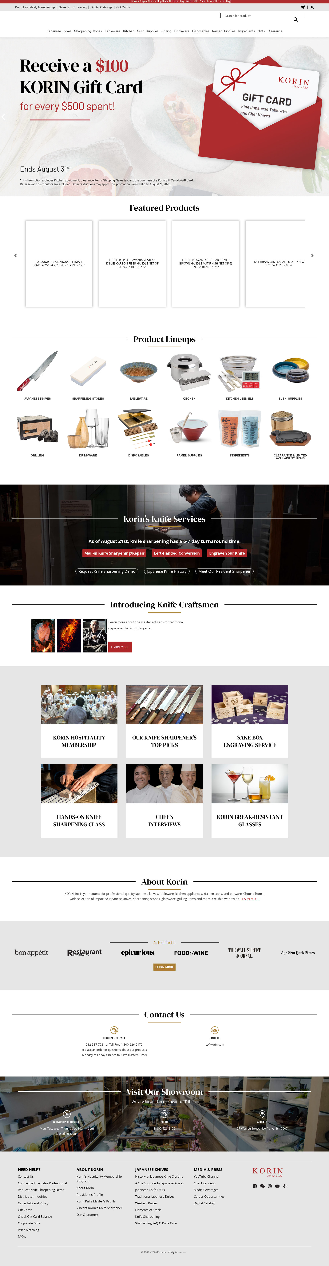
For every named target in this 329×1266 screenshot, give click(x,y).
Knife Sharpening (147, 1216)
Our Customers (88, 1215)
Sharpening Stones (88, 31)
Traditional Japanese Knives (154, 1196)
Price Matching (28, 1230)
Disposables (200, 31)
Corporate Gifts (29, 1223)
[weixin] (262, 1186)
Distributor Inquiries (32, 1196)
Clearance (275, 31)
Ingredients (246, 31)
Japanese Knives (59, 31)
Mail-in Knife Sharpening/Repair (114, 553)
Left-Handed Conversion (177, 553)
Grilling (166, 31)
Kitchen (128, 31)
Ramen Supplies (223, 31)
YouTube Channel (206, 1176)
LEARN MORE (120, 647)
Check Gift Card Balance (35, 1216)
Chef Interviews (205, 1183)
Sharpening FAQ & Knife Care (156, 1223)
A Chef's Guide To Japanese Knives (159, 1183)
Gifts (261, 31)
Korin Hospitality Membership (35, 7)
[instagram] (270, 1186)
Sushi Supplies (147, 31)
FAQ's (22, 1237)
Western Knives (146, 1203)
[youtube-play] (277, 1186)
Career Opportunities (209, 1196)
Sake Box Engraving (73, 7)
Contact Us (26, 1176)
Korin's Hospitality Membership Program (99, 1178)
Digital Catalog (204, 1203)
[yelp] (285, 1186)
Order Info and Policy (33, 1203)
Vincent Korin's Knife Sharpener (99, 1208)
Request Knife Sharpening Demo (106, 571)
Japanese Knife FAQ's (150, 1190)
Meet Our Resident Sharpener (224, 571)
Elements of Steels (148, 1210)
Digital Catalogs (101, 7)
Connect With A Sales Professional (42, 1183)
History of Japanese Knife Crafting (159, 1176)
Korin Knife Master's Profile (96, 1201)
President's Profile (90, 1195)
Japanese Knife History (167, 571)
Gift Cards (123, 7)
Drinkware (181, 31)
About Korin (85, 1188)
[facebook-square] (254, 1186)
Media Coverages (206, 1190)
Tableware (112, 31)
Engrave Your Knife (227, 553)
